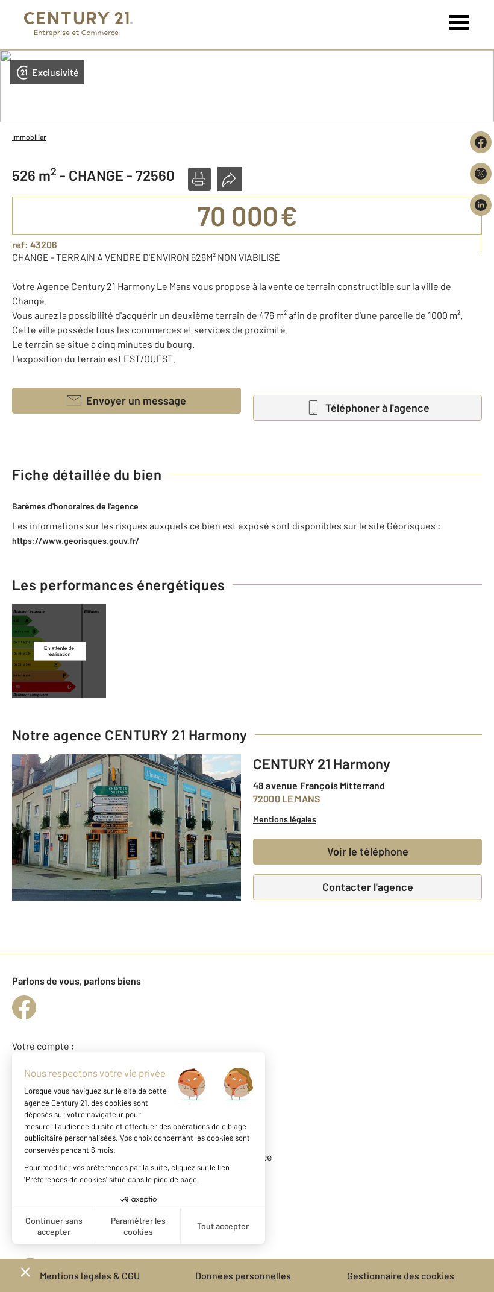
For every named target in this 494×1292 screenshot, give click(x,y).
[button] (199, 179)
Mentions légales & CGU (90, 1275)
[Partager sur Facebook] (481, 142)
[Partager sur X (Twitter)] (481, 173)
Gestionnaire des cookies (400, 1275)
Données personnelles (243, 1275)
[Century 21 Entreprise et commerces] (78, 24)
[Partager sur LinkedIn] (481, 205)
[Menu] (459, 23)
